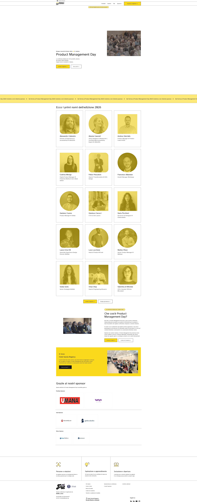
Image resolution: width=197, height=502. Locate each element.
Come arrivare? (64, 367)
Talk (114, 3)
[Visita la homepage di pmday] (61, 3)
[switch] (61, 1)
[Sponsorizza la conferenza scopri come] (98, 99)
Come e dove (89, 486)
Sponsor (119, 3)
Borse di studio (89, 488)
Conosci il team (112, 340)
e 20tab (59, 493)
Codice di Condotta (127, 340)
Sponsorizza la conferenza (110, 484)
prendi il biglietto (64, 66)
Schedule (103, 3)
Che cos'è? (75, 66)
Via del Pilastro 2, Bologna (92, 500)
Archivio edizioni (126, 484)
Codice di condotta (90, 490)
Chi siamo (88, 484)
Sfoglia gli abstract (105, 301)
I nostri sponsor (108, 486)
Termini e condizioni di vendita (93, 493)
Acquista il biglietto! (132, 3)
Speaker (109, 3)
